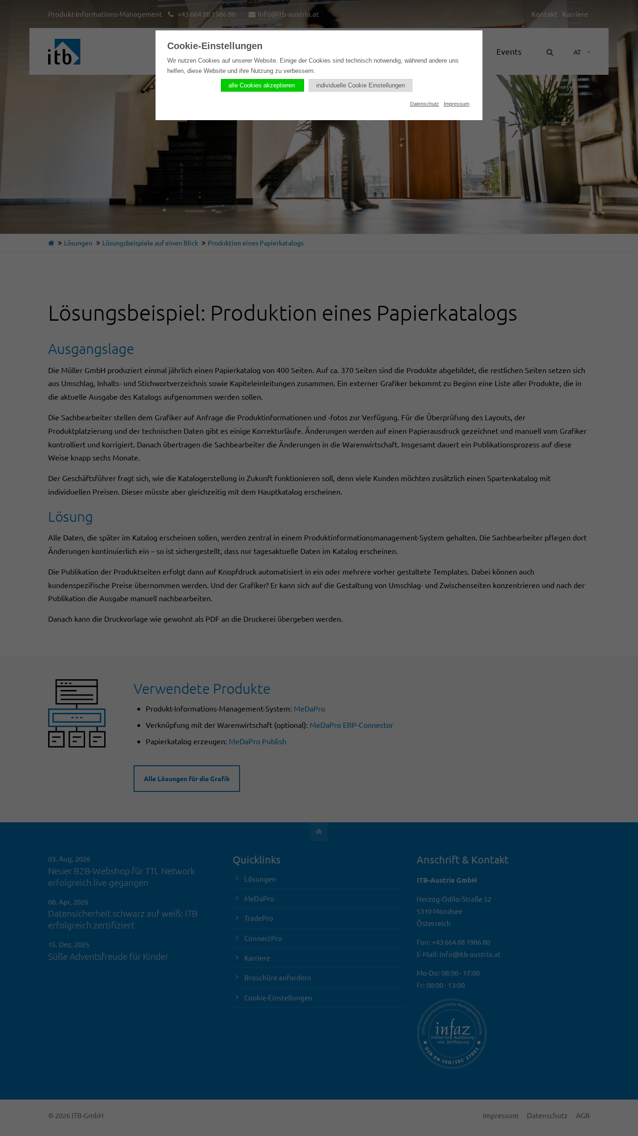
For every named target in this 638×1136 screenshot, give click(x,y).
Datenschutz (424, 104)
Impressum (456, 104)
